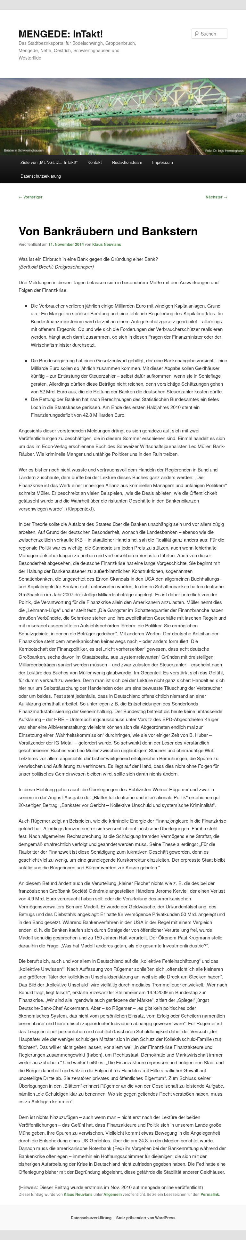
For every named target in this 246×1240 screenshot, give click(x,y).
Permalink (210, 1194)
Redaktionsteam (127, 162)
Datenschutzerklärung (40, 176)
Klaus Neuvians (106, 244)
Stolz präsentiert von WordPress (146, 1217)
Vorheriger (31, 197)
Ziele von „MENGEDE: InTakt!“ (49, 162)
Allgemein (112, 1194)
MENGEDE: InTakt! (61, 33)
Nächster (216, 197)
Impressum (162, 162)
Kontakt (94, 162)
